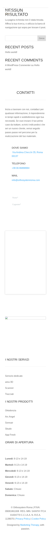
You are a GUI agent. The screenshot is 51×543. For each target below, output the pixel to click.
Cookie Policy (39, 519)
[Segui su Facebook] (37, 4)
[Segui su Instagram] (41, 4)
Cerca (41, 38)
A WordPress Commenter (18, 65)
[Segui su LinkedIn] (46, 4)
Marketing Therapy (29, 525)
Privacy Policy (23, 519)
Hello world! (11, 52)
